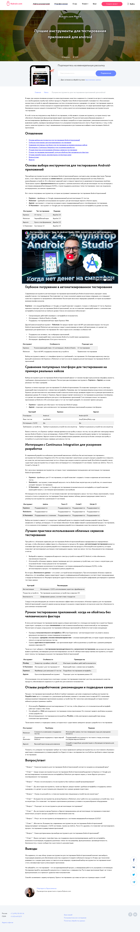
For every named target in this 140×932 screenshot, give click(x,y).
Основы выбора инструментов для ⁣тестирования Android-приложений (54, 140)
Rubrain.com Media (70, 16)
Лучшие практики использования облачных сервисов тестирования (53, 150)
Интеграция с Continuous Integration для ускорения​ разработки (52, 147)
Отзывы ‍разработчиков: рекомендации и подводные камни (50, 155)
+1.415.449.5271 (16, 916)
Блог (95, 4)
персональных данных (93, 80)
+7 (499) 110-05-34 (17, 913)
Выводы (32, 160)
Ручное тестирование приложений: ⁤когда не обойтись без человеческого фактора (58, 152)
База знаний (68, 915)
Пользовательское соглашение (75, 918)
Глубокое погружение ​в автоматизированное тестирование (50, 142)
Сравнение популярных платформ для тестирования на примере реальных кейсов (58, 145)
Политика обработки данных (74, 921)
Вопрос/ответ (34, 157)
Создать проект (112, 4)
